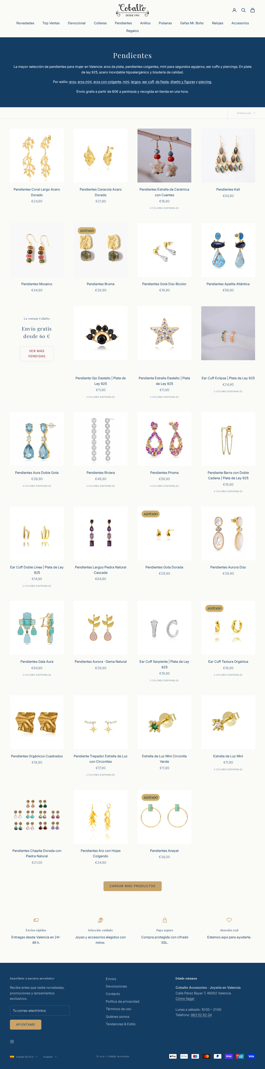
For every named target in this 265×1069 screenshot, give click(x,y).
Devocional (77, 23)
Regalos (132, 31)
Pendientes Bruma (100, 284)
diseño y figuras (182, 82)
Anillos (145, 23)
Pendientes (123, 23)
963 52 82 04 (201, 1015)
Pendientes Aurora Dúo (228, 567)
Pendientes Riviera (101, 473)
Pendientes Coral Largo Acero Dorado (37, 192)
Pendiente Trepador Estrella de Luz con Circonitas (101, 759)
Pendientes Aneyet (164, 851)
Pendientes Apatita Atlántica (228, 284)
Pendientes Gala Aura (36, 661)
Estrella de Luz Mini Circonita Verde (164, 759)
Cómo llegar (185, 998)
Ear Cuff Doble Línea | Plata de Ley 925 (37, 570)
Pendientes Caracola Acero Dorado (101, 192)
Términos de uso (118, 1009)
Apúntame (25, 1024)
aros (72, 82)
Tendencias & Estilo (121, 1024)
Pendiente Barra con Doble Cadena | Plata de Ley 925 (228, 475)
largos (136, 82)
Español (48, 1056)
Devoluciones (116, 986)
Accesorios (240, 23)
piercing (205, 82)
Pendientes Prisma (164, 473)
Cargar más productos (133, 886)
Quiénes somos (117, 1016)
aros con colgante (107, 82)
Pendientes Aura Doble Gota (37, 473)
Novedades (25, 23)
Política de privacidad (122, 1001)
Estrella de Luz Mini (228, 756)
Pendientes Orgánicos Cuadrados (37, 756)
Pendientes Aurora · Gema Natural (101, 661)
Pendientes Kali (228, 189)
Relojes (217, 23)
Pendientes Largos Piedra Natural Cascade (100, 570)
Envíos (111, 979)
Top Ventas (51, 23)
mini (126, 82)
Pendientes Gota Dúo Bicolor (164, 284)
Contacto (113, 994)
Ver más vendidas (37, 353)
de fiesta (162, 82)
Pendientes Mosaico (36, 284)
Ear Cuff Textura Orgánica (228, 661)
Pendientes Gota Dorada (164, 567)
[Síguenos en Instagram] (12, 1042)
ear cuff (148, 82)
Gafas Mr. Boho (192, 23)
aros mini (85, 82)
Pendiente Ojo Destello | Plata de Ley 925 (101, 381)
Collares (100, 23)
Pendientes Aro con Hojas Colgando (100, 853)
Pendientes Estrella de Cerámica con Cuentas (164, 192)
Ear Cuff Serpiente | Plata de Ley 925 (164, 664)
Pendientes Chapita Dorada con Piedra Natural (36, 853)
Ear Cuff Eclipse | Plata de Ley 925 (228, 378)
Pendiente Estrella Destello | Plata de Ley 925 (164, 381)
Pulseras (165, 23)
